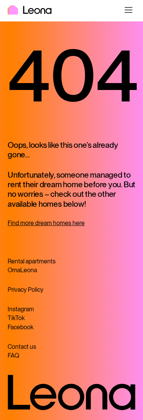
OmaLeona (22, 270)
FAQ (13, 355)
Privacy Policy (25, 289)
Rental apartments (32, 261)
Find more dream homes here (46, 223)
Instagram (21, 309)
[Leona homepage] (29, 10)
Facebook (21, 327)
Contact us (22, 346)
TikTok (16, 318)
